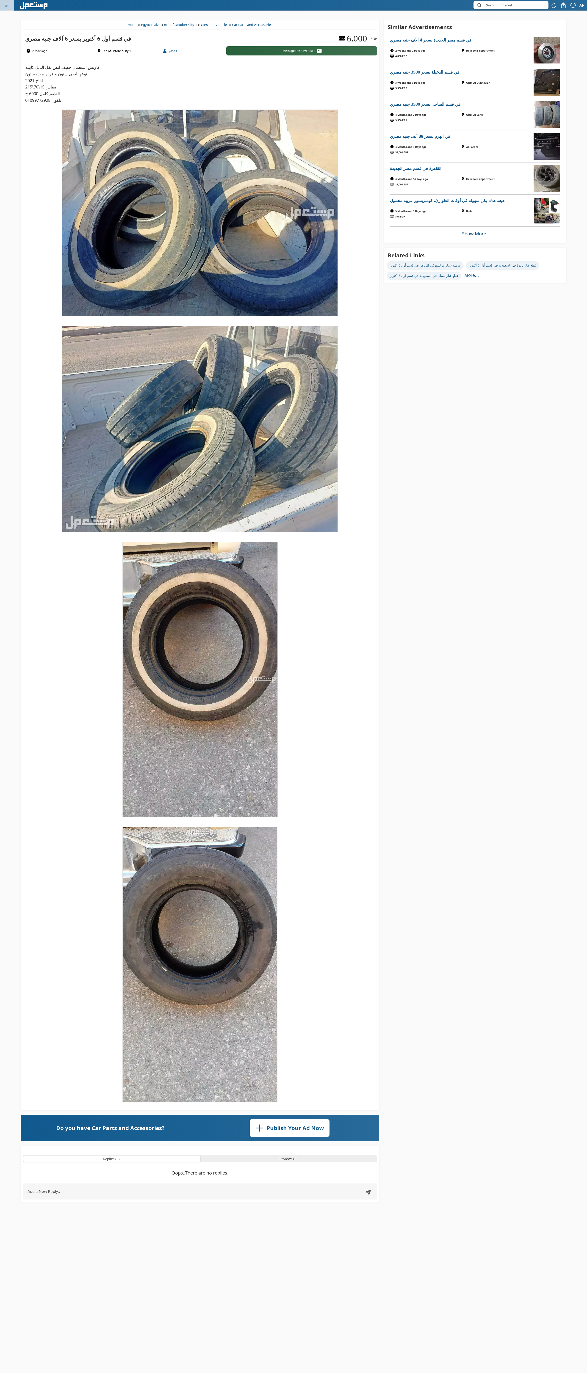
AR (581, 5)
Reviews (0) (289, 1158)
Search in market (499, 5)
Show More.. (475, 234)
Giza (157, 24)
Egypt (145, 24)
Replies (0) (111, 1158)
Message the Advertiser (298, 51)
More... (471, 275)
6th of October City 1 (180, 24)
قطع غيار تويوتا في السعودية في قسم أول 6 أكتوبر (502, 265)
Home (132, 24)
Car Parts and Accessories (252, 24)
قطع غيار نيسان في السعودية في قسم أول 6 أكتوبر (424, 275)
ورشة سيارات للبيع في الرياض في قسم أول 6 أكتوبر (425, 265)
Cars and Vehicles (214, 24)
